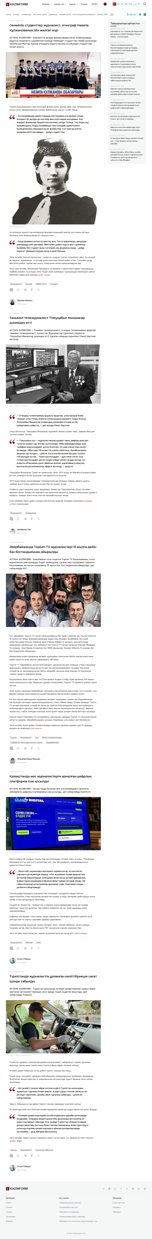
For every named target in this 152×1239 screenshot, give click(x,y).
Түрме (13, 737)
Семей (28, 284)
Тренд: (9, 14)
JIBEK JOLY (41, 284)
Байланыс (117, 1207)
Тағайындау (26, 14)
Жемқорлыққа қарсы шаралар (72, 1216)
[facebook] (121, 1189)
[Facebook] (32, 290)
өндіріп (13, 1141)
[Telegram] (25, 290)
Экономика (10, 1216)
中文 (130, 4)
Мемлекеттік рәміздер (69, 1212)
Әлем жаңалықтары (52, 737)
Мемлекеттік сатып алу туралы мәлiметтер (78, 1221)
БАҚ (38, 942)
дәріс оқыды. (44, 275)
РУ (122, 4)
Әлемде (9, 1221)
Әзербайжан (52, 742)
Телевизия (30, 513)
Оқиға (8, 1203)
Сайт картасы (119, 1203)
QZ (118, 4)
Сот (37, 737)
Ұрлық (13, 1150)
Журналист (16, 284)
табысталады (80, 933)
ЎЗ (139, 4)
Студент (54, 284)
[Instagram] (11, 290)
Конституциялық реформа (84, 14)
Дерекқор (53, 14)
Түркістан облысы (44, 1150)
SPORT (95, 4)
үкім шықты (36, 728)
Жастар (29, 942)
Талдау (84, 4)
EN (126, 4)
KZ (114, 4)
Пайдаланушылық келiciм (70, 1203)
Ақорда (16, 14)
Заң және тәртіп (40, 14)
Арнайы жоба (65, 14)
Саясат (9, 1207)
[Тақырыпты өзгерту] (106, 4)
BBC (25, 568)
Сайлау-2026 (102, 14)
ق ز (135, 4)
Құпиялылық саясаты (68, 1207)
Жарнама (117, 1212)
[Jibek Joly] (132, 14)
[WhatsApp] (18, 290)
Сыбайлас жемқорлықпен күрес (26, 742)
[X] (38, 290)
